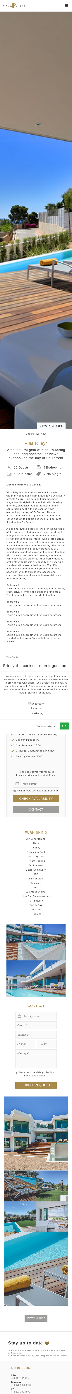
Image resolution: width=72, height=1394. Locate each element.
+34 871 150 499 (20, 1378)
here (18, 689)
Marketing (37, 713)
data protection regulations (35, 692)
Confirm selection (47, 726)
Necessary (37, 704)
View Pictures (51, 425)
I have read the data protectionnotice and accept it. (36, 1074)
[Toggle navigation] (66, 5)
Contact (36, 809)
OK (64, 726)
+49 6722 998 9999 (21, 1385)
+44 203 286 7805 (20, 1392)
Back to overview (36, 434)
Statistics (37, 708)
